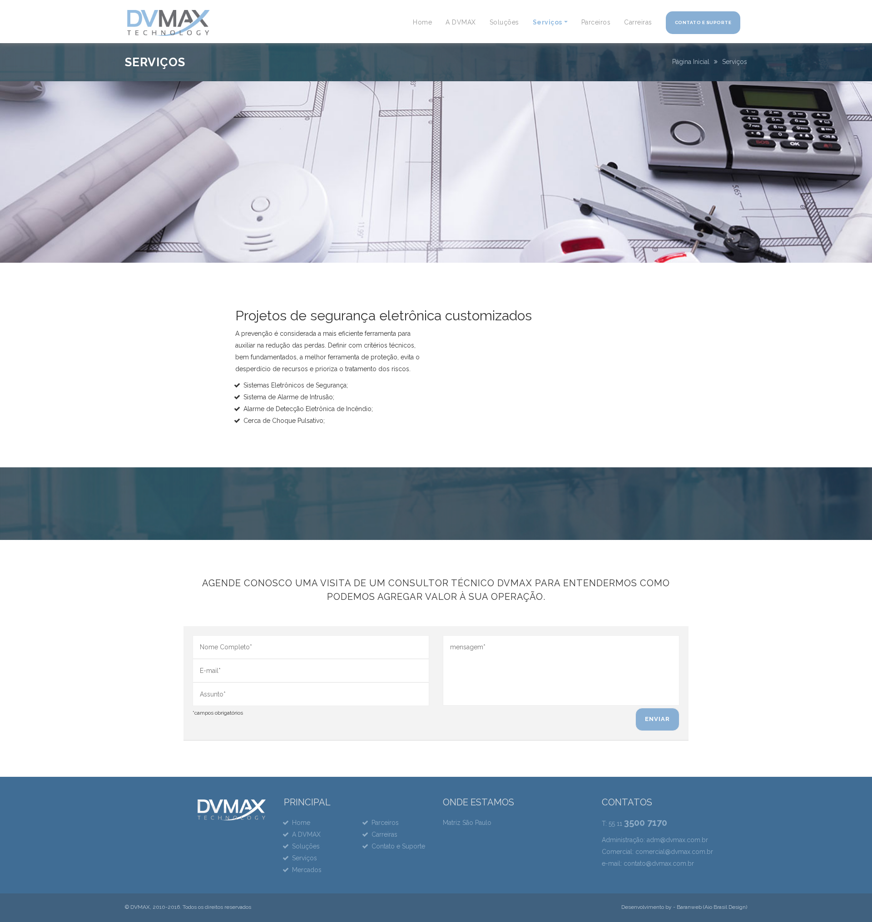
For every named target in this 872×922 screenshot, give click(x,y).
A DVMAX (461, 22)
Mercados (307, 869)
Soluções (504, 22)
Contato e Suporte (703, 22)
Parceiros (596, 22)
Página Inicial (690, 61)
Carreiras (638, 22)
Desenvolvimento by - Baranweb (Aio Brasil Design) (684, 907)
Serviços (547, 22)
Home (422, 22)
